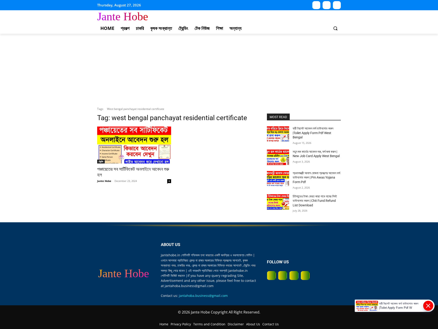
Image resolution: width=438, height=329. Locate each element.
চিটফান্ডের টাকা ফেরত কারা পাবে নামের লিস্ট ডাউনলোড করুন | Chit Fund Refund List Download (315, 200)
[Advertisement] (219, 68)
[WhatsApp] (327, 5)
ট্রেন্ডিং (101, 161)
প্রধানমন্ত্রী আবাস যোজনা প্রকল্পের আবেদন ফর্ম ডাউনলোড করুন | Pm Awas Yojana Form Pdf (316, 177)
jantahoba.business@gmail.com (203, 295)
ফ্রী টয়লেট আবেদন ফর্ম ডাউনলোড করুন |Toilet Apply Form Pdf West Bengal (313, 133)
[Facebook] (271, 275)
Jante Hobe (104, 181)
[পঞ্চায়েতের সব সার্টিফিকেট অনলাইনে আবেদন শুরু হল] (134, 145)
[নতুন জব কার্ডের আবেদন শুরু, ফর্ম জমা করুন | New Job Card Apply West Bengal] (278, 157)
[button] (335, 28)
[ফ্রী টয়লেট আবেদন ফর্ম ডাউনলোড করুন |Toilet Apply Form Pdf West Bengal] (278, 134)
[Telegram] (337, 5)
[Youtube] (316, 5)
